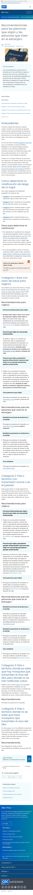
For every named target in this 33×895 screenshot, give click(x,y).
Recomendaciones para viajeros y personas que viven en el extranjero (16, 843)
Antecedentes (4, 100)
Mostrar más (4, 117)
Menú (28, 12)
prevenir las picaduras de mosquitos (12, 169)
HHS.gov (3, 891)
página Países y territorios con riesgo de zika (16, 254)
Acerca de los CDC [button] (8, 867)
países (7, 489)
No (20, 777)
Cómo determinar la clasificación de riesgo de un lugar (14, 103)
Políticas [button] (4, 871)
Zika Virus (4, 12)
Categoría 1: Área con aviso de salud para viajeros (13, 106)
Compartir (27, 766)
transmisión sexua (16, 589)
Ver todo (5, 824)
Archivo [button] (4, 876)
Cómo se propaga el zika (9, 791)
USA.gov (10, 891)
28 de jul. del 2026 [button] (10, 46)
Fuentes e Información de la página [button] (11, 767)
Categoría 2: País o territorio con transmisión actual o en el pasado (16, 110)
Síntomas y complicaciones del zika (10, 17)
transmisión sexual (9, 325)
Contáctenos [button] (6, 863)
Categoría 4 (6, 217)
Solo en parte (11, 777)
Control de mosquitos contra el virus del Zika (13, 850)
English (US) (19, 46)
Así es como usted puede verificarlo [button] (10, 2)
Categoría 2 (6, 202)
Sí (3, 777)
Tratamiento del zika (7, 797)
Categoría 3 (6, 207)
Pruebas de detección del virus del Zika (12, 794)
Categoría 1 (6, 196)
